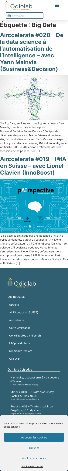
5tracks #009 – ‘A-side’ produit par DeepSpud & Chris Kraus (32, 410)
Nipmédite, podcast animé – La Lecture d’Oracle (34, 381)
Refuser (34, 447)
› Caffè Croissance (19, 327)
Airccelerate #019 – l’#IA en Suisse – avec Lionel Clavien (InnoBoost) (33, 166)
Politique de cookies (32, 466)
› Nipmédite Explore (20, 350)
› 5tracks (13, 304)
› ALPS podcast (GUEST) (23, 312)
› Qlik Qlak (14, 358)
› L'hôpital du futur (19, 343)
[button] (57, 5)
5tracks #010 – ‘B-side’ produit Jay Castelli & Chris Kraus (32, 395)
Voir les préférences (34, 458)
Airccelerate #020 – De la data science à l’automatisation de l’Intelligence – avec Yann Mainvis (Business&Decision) (31, 52)
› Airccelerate (16, 320)
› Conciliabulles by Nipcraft (24, 335)
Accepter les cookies (34, 437)
